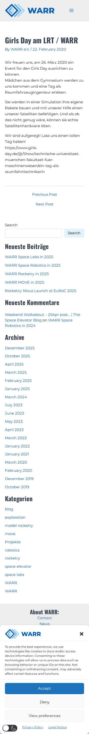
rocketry (12, 558)
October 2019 (17, 487)
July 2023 (13, 405)
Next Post (44, 204)
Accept (44, 688)
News (45, 624)
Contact (44, 618)
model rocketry (19, 525)
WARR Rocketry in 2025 (27, 274)
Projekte (13, 542)
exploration (15, 517)
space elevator (18, 566)
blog (9, 509)
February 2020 (18, 470)
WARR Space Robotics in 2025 (32, 265)
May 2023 (13, 421)
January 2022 (17, 446)
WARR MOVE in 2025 (24, 282)
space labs (14, 574)
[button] (81, 633)
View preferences (44, 715)
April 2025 (14, 364)
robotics (12, 550)
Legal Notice (57, 727)
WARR (11, 583)
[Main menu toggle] (71, 10)
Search (11, 225)
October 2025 (17, 356)
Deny (44, 702)
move (10, 534)
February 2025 (18, 380)
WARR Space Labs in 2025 (29, 257)
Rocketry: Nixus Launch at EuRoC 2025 (40, 291)
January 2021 (17, 454)
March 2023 (15, 438)
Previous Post (44, 194)
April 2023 (14, 430)
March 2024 (16, 397)
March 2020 (16, 462)
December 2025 (19, 348)
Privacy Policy (32, 727)
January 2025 (17, 389)
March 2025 (15, 372)
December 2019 (19, 479)
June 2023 (14, 413)
